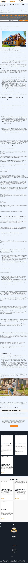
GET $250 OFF (12, 1)
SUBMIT (23, 20)
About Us (4, 560)
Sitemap (20, 560)
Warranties (23, 560)
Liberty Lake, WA (14, 551)
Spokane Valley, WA (14, 550)
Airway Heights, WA (14, 552)
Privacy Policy (8, 560)
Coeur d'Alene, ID (14, 553)
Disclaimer (17, 560)
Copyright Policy (13, 560)
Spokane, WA (14, 549)
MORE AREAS (12, 556)
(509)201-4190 (12, 17)
